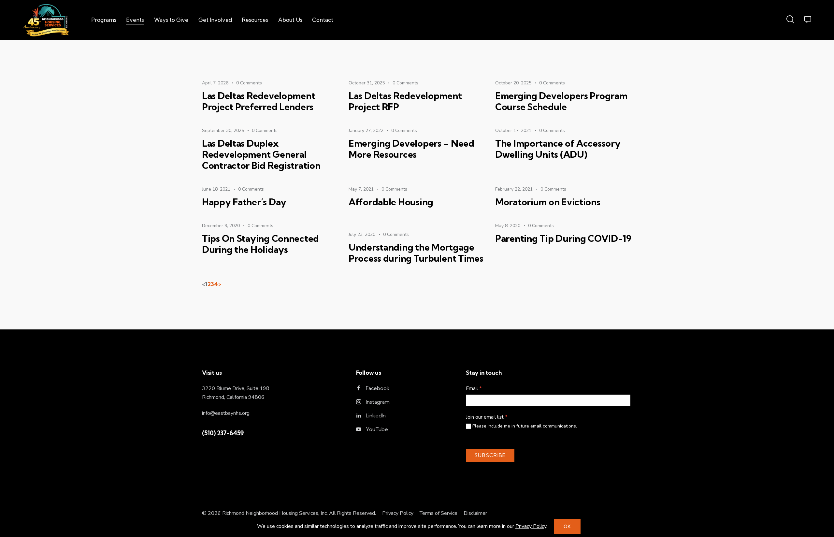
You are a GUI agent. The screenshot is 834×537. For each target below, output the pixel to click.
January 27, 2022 (366, 130)
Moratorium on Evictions (547, 202)
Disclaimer (475, 513)
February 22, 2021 (514, 189)
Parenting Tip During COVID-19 (563, 238)
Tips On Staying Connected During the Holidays (260, 244)
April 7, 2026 (215, 83)
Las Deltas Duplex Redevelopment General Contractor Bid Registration (261, 154)
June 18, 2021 (216, 189)
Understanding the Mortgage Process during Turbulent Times (416, 253)
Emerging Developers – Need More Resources (411, 149)
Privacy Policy (397, 513)
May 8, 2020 (507, 226)
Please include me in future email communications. (524, 426)
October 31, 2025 (367, 83)
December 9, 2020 (221, 226)
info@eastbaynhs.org (226, 413)
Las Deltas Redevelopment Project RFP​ (405, 101)
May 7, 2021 (361, 189)
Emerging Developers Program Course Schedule (561, 101)
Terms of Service (438, 513)
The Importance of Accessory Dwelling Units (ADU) (557, 149)
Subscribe (490, 455)
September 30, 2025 (223, 130)
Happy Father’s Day (244, 202)
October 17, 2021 (513, 130)
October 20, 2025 (513, 83)
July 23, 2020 (362, 234)
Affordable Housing (391, 202)
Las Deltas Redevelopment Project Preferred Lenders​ (258, 101)
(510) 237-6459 (223, 433)
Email (474, 388)
